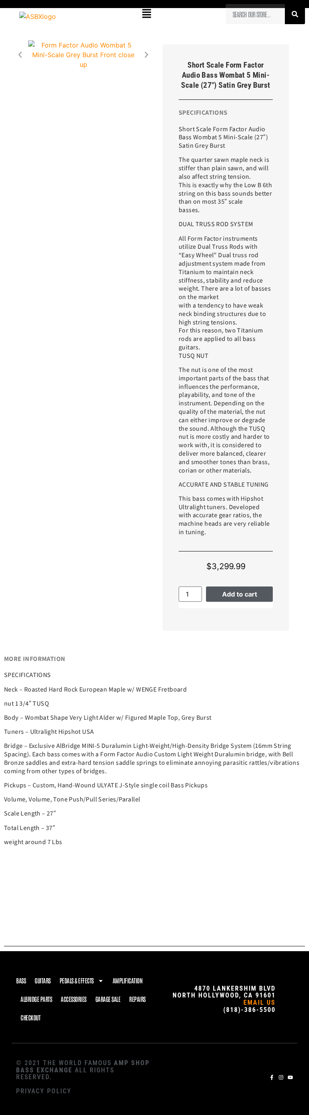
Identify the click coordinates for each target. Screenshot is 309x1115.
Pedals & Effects (77, 980)
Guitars (43, 980)
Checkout (30, 1017)
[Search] (295, 14)
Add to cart (239, 594)
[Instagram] (281, 1077)
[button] (146, 14)
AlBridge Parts (36, 999)
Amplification (128, 980)
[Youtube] (290, 1077)
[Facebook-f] (271, 1077)
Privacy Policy (44, 1091)
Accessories (74, 999)
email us (259, 1002)
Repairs (137, 999)
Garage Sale (108, 999)
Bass (21, 980)
